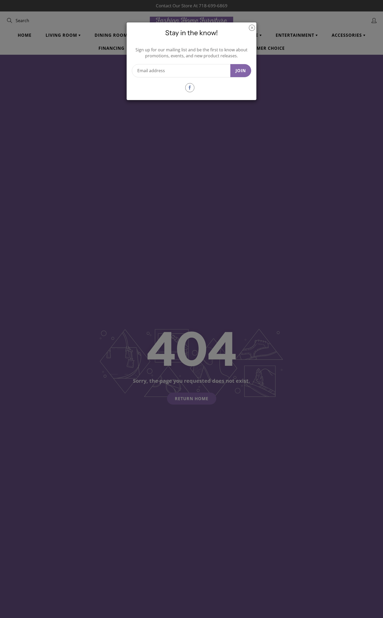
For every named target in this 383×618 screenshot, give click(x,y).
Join (241, 70)
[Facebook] (189, 87)
